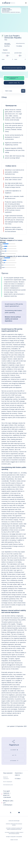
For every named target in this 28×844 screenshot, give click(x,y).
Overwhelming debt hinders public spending (13, 311)
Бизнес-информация (7, 781)
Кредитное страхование (6, 778)
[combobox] (12, 91)
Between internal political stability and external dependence (13, 319)
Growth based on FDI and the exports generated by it (14, 305)
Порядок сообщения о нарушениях (14, 836)
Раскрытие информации (14, 820)
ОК (23, 90)
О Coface (17, 778)
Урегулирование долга (8, 784)
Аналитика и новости (18, 774)
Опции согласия (14, 839)
